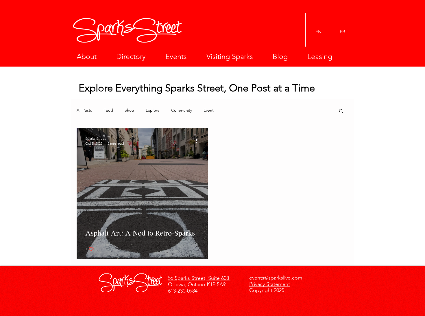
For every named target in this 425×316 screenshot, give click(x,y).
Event (209, 110)
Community (181, 110)
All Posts (84, 110)
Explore (153, 110)
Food (108, 110)
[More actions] (198, 140)
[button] (92, 56)
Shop (129, 110)
